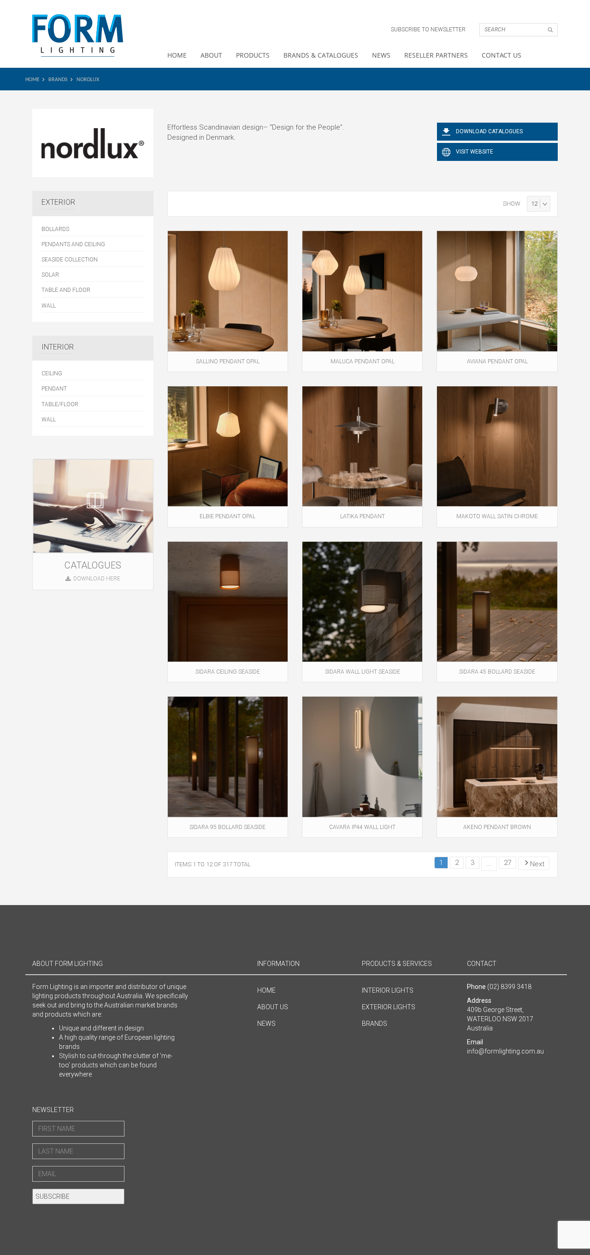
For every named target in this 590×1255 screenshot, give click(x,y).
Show (511, 203)
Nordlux (88, 80)
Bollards (55, 229)
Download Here (96, 578)
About (211, 55)
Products (253, 55)
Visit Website (474, 151)
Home (177, 55)
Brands (58, 80)
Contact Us (501, 55)
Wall (48, 305)
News (381, 55)
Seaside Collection (69, 259)
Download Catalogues (489, 131)
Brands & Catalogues (320, 55)
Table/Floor (59, 404)
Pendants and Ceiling (73, 244)
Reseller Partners (436, 55)
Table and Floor (65, 290)
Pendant (54, 388)
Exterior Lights (388, 1007)
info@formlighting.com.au (505, 1051)
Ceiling (51, 373)
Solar (50, 275)
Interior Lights (387, 990)
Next (537, 864)
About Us (272, 1007)
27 (507, 862)
